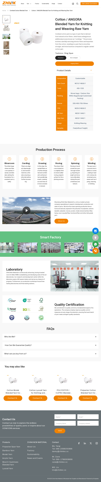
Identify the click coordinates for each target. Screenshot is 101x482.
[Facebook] (79, 443)
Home (4, 10)
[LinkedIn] (85, 443)
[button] (6, 19)
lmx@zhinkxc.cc (59, 470)
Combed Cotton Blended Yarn (19, 10)
